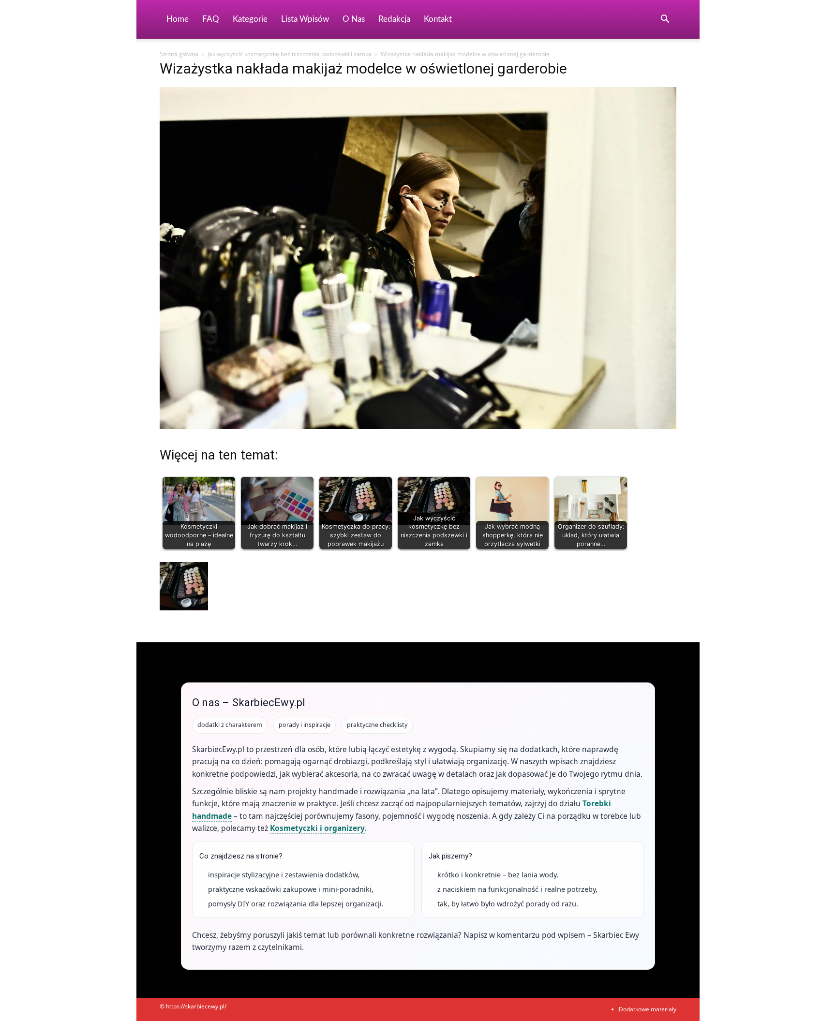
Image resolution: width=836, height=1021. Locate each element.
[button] (664, 20)
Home (177, 19)
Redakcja (394, 19)
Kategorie (250, 19)
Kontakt (438, 19)
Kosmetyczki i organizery (317, 828)
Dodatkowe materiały (647, 1009)
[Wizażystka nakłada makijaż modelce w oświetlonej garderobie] (418, 426)
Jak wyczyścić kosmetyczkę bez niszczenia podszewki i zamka (290, 54)
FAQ (210, 19)
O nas (354, 19)
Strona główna (179, 54)
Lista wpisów (305, 19)
